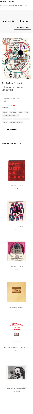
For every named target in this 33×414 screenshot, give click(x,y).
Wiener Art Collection (7, 1)
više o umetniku (12, 129)
